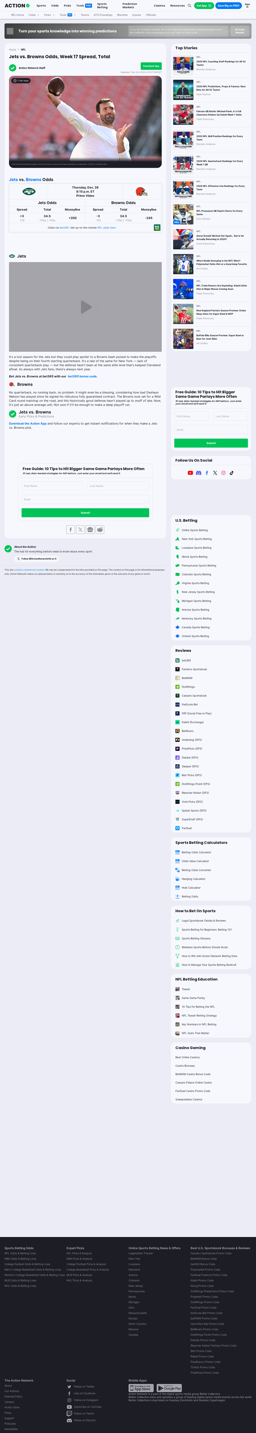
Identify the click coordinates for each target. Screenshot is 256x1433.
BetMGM (187, 678)
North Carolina (137, 1323)
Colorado (134, 1280)
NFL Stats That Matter (195, 1033)
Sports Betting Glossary (196, 938)
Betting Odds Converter (196, 870)
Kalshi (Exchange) (193, 722)
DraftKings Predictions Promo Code (212, 1291)
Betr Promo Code (201, 1351)
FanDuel (187, 828)
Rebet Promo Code (202, 1356)
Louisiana (134, 1264)
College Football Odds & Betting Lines (27, 1264)
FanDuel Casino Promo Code (192, 1090)
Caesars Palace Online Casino (193, 1082)
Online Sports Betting (195, 530)
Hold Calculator (191, 887)
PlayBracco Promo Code (205, 1361)
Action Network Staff (32, 67)
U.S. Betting (186, 520)
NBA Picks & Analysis (79, 1258)
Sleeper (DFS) (190, 766)
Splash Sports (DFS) (194, 810)
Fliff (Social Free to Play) (197, 713)
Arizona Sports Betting (195, 609)
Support (9, 1418)
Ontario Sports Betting (195, 636)
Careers (9, 1401)
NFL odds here (106, 227)
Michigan (134, 1302)
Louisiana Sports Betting (197, 547)
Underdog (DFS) (192, 739)
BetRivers (187, 731)
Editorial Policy (13, 1396)
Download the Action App (27, 423)
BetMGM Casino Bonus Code (192, 1074)
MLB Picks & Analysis (79, 1275)
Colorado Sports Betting (196, 574)
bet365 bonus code (82, 376)
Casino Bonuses (185, 1065)
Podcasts (10, 1423)
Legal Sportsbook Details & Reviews (204, 920)
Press (7, 1412)
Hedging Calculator (193, 878)
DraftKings (188, 686)
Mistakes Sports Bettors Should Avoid (205, 947)
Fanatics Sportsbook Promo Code (211, 1253)
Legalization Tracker (141, 1253)
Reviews (183, 650)
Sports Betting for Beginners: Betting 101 (207, 929)
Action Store (11, 1407)
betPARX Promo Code (204, 1318)
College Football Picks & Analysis (86, 1264)
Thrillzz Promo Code (203, 1367)
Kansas (133, 1318)
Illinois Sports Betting (194, 556)
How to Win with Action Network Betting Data (209, 956)
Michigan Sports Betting (196, 600)
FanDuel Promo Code (203, 1307)
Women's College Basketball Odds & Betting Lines (34, 1275)
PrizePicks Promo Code (205, 1372)
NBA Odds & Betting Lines (20, 1258)
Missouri (133, 1329)
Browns (33, 179)
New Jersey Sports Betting (198, 591)
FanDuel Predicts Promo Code (209, 1275)
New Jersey (136, 1285)
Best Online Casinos (187, 1057)
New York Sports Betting (197, 538)
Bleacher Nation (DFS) (195, 792)
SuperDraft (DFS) (192, 819)
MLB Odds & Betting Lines (20, 1280)
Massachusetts (138, 1313)
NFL (23, 49)
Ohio (131, 1307)
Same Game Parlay (193, 997)
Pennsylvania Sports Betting (199, 565)
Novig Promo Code (202, 1285)
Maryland (134, 1269)
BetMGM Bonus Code (204, 1258)
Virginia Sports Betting (195, 583)
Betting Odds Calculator (196, 852)
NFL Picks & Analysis (79, 1253)
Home (12, 49)
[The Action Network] (17, 6)
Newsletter (11, 1429)
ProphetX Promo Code (204, 1296)
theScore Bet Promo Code (206, 1313)
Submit (85, 512)
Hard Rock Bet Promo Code (207, 1323)
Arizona (133, 1275)
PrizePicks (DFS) (192, 748)
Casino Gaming (190, 1048)
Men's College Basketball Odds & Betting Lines (32, 1269)
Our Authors (11, 1391)
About (8, 1385)
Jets (13, 179)
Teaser (186, 989)
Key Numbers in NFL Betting (199, 1024)
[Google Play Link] (169, 1387)
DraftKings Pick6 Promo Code (209, 1334)
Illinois (132, 1296)
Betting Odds (190, 896)
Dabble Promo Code (203, 1340)
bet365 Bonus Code (203, 1264)
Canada (133, 1334)
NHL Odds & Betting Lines (20, 1285)
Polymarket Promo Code (205, 1269)
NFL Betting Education (196, 979)
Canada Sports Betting (196, 627)
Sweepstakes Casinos (188, 1099)
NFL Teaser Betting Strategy (199, 1015)
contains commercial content (29, 569)
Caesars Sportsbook (194, 695)
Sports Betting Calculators (201, 842)
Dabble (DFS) (190, 757)
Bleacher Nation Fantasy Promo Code (214, 1345)
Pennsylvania (137, 1291)
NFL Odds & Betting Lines (20, 1253)
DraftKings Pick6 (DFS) (196, 783)
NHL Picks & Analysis (79, 1280)
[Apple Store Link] (141, 1387)
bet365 (64, 227)
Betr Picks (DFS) (192, 775)
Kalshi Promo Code (202, 1280)
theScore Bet (190, 704)
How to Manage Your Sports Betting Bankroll (209, 964)
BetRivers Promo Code (204, 1329)
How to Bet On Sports (195, 911)
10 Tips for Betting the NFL (198, 1006)
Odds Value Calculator (195, 861)
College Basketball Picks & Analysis (88, 1269)
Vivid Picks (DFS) (192, 801)
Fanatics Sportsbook (194, 669)
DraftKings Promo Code (205, 1302)
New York (134, 1258)
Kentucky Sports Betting (197, 618)
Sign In (247, 5)
